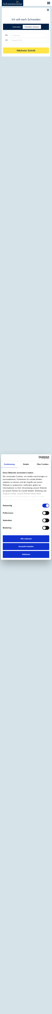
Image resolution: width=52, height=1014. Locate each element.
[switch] (45, 513)
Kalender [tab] (17, 27)
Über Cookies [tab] (42, 464)
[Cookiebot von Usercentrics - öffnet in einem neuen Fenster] (38, 457)
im (6, 40)
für (6, 35)
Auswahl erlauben (26, 546)
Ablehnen (26, 554)
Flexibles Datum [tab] (32, 27)
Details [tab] (26, 464)
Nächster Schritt (26, 50)
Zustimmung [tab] (9, 464)
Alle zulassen (26, 539)
